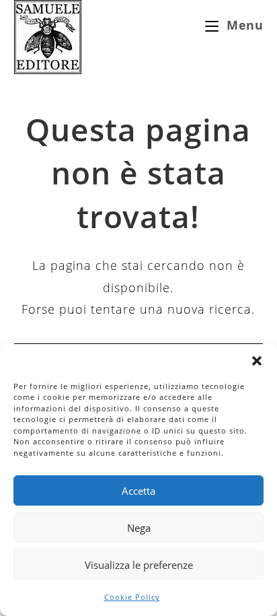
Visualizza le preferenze (139, 565)
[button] (257, 361)
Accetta (138, 491)
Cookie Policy (132, 597)
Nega (139, 528)
